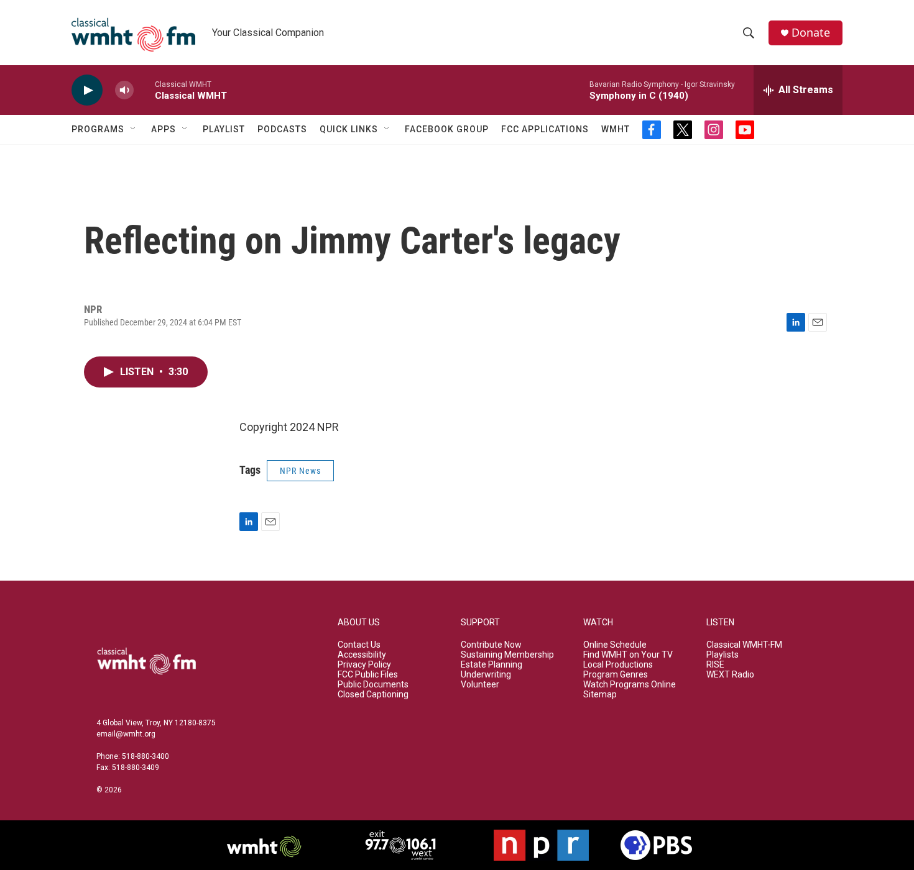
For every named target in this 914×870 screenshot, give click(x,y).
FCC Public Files (368, 674)
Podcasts (282, 129)
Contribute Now (491, 645)
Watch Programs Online (629, 684)
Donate (811, 32)
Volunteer (480, 684)
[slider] (144, 89)
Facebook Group (447, 129)
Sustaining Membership (507, 654)
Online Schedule (615, 645)
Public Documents (373, 684)
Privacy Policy (364, 664)
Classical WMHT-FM (744, 645)
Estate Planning (491, 664)
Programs (98, 129)
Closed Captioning (373, 694)
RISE (715, 664)
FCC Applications (545, 129)
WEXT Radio (730, 674)
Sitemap (600, 694)
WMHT (615, 129)
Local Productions (618, 664)
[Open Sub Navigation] (134, 129)
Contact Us (359, 645)
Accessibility (362, 654)
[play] (87, 90)
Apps (163, 129)
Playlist (224, 129)
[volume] (124, 90)
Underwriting (486, 674)
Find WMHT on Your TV (628, 654)
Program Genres (615, 674)
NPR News (300, 471)
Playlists (722, 654)
